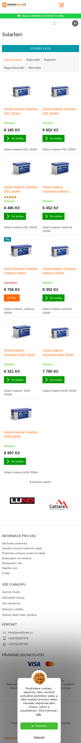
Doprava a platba (12, 609)
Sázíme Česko (11, 591)
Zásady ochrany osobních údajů (22, 548)
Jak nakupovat (11, 603)
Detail (12, 297)
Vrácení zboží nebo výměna (19, 614)
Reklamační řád (12, 563)
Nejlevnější (33, 59)
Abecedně (34, 67)
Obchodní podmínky (14, 543)
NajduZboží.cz (13, 737)
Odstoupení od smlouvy (16, 558)
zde (38, 714)
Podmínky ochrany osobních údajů (23, 553)
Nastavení (39, 737)
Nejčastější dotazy (13, 597)
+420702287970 (18, 638)
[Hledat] (54, 23)
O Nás (6, 573)
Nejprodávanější (14, 67)
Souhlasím (41, 725)
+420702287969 (18, 644)
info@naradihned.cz (20, 632)
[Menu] (75, 23)
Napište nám (10, 568)
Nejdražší (50, 59)
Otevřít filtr (40, 48)
